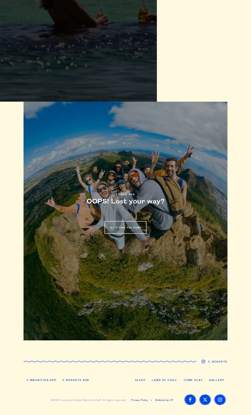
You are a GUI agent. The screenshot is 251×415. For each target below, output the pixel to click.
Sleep (140, 380)
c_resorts (217, 361)
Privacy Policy (139, 400)
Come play (193, 380)
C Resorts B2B (76, 380)
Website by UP (164, 400)
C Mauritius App (41, 380)
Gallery (216, 380)
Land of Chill (164, 380)
